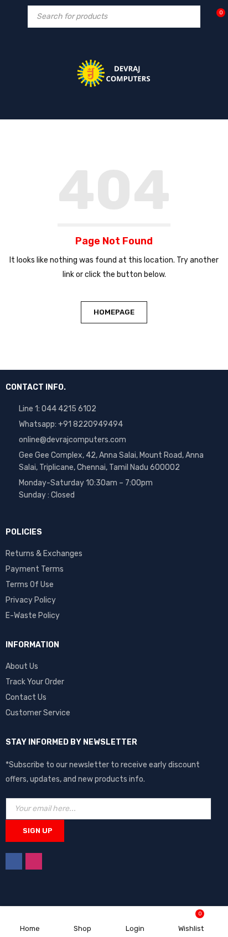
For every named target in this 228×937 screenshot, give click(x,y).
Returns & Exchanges (44, 553)
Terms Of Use (30, 584)
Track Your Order (35, 682)
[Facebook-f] (14, 861)
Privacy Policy (31, 600)
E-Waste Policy (33, 615)
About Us (22, 666)
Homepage (114, 312)
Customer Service (38, 713)
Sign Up (38, 830)
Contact (21, 697)
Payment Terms (35, 569)
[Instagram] (33, 861)
